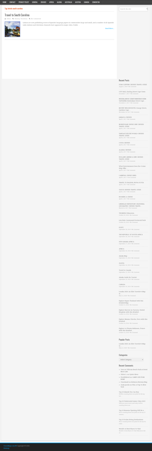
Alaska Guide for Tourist (128, 277)
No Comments (36, 19)
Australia (68, 2)
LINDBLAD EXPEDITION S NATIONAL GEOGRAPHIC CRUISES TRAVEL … (132, 205)
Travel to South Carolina (17, 15)
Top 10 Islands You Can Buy (129, 392)
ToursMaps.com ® (10, 446)
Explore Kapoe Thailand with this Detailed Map (131, 302)
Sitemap (6, 448)
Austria (78, 2)
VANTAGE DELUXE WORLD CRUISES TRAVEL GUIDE (131, 134)
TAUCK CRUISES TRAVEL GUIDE (130, 190)
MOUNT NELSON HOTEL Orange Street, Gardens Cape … (133, 109)
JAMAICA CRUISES (125, 117)
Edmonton (96, 2)
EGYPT (121, 227)
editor (9, 19)
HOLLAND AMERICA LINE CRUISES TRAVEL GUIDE (131, 158)
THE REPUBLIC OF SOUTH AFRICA (131, 234)
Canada (86, 2)
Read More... (109, 28)
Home (4, 2)
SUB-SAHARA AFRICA (126, 242)
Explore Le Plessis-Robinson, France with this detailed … (132, 329)
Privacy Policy (24, 2)
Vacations (24, 19)
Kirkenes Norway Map (139, 382)
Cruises (43, 2)
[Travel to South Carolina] (12, 29)
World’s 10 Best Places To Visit (130, 429)
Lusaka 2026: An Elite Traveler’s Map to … (132, 292)
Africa (51, 2)
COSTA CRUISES (124, 143)
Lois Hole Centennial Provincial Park (132, 220)
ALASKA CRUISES (125, 150)
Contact (12, 2)
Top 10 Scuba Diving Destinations (131, 419)
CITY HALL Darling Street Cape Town (132, 92)
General (35, 2)
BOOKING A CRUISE (126, 197)
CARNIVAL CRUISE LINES (127, 175)
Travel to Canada (125, 270)
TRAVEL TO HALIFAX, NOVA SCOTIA (131, 182)
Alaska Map (123, 256)
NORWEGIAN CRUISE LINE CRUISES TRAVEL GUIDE (131, 125)
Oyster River (133, 374)
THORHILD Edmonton (126, 213)
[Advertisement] (59, 61)
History (17, 19)
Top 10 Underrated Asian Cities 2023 (132, 401)
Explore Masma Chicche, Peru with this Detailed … (133, 320)
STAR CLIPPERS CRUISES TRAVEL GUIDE (133, 84)
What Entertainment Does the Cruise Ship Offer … (132, 167)
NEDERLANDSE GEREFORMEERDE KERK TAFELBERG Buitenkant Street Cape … (132, 100)
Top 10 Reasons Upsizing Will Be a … (132, 410)
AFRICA (121, 249)
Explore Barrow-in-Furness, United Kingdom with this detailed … (132, 311)
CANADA (122, 284)
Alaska (59, 2)
